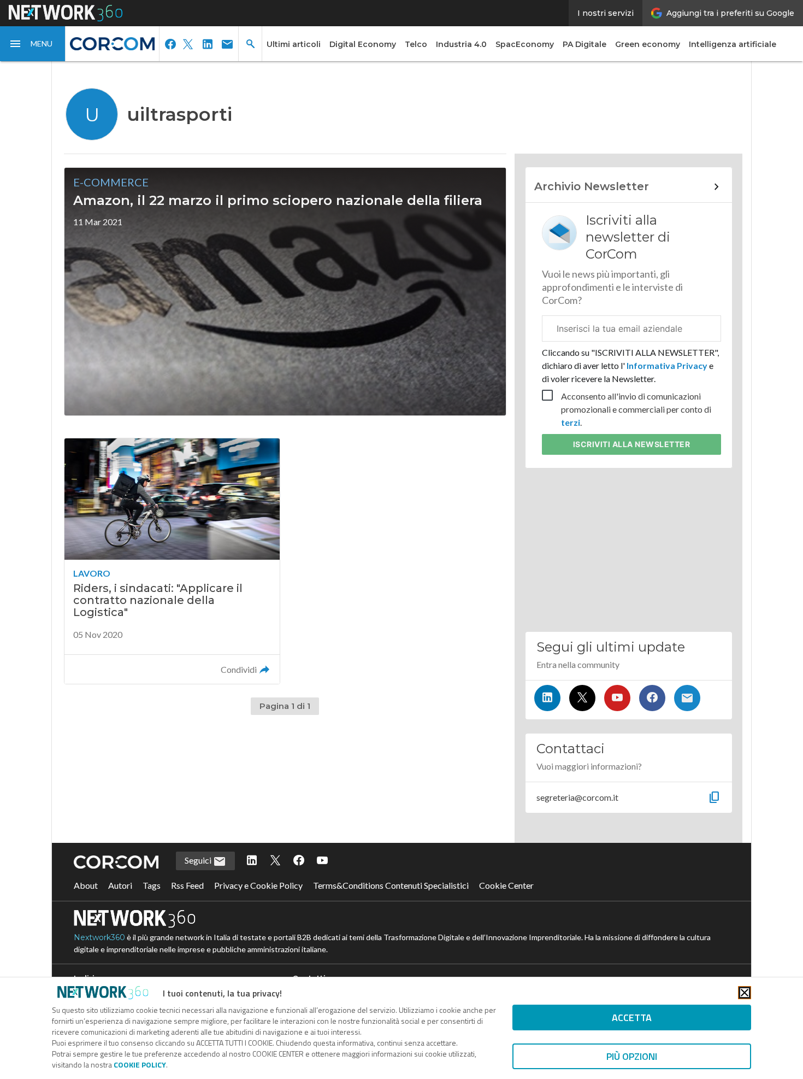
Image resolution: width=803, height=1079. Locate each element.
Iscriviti (631, 444)
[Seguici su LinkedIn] (547, 698)
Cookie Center (506, 885)
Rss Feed (187, 885)
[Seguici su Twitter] (582, 698)
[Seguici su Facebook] (652, 698)
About (86, 885)
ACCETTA (632, 1017)
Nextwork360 (99, 937)
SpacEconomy (524, 44)
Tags (152, 885)
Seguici (199, 860)
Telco (416, 44)
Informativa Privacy (667, 365)
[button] (33, 43)
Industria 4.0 (461, 44)
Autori (120, 885)
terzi (570, 422)
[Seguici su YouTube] (617, 698)
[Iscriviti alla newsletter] (687, 698)
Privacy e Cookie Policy (258, 885)
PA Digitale (584, 44)
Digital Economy (362, 44)
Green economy (647, 44)
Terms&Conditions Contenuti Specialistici (391, 885)
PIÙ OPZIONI (631, 1056)
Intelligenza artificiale (732, 44)
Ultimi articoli (294, 44)
